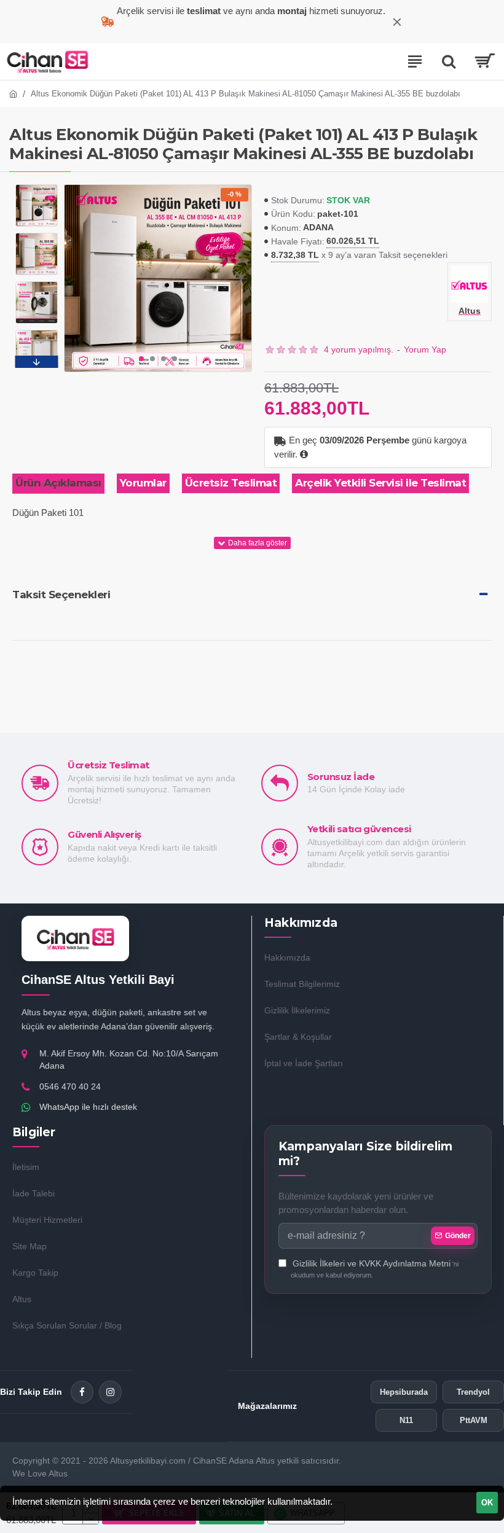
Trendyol (473, 1392)
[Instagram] (110, 1392)
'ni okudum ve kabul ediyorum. (375, 1268)
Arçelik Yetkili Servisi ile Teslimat (380, 483)
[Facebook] (82, 1392)
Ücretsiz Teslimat (231, 483)
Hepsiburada (404, 1392)
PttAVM (473, 1420)
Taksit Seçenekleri (61, 594)
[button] (77, 278)
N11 (406, 1420)
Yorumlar (143, 483)
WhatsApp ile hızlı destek (88, 1107)
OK (487, 1502)
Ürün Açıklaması (58, 483)
